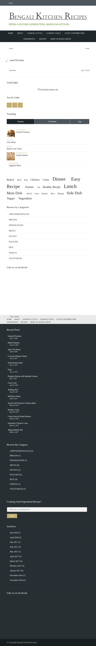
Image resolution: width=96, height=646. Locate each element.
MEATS (9, 146)
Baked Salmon (13, 343)
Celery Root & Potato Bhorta (19, 416)
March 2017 (15, 561)
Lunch (70, 186)
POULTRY (13, 242)
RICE (11, 247)
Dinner (59, 179)
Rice (53, 193)
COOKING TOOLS (53, 33)
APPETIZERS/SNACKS (19, 214)
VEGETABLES (21, 130)
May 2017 (14, 552)
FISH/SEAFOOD (21, 153)
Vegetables (25, 198)
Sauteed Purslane (14, 336)
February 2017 (16, 566)
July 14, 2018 (85, 70)
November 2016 (16, 580)
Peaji (10, 370)
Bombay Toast (13, 410)
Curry (46, 179)
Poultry (45, 193)
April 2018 (14, 537)
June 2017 (14, 547)
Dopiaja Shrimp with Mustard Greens (22, 376)
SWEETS (13, 253)
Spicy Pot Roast (14, 349)
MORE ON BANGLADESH (60, 39)
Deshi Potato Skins (15, 363)
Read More (12, 70)
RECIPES (42, 39)
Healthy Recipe (51, 187)
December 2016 (16, 575)
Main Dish (14, 193)
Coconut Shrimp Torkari (17, 356)
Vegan (11, 198)
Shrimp (61, 193)
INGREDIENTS (29, 39)
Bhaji (26, 180)
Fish (38, 187)
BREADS (13, 220)
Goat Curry (12, 383)
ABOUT (20, 33)
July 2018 (14, 533)
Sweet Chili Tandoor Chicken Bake (22, 403)
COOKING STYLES (34, 33)
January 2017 (15, 571)
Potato (37, 194)
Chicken (35, 179)
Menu (11, 3)
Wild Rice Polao (14, 396)
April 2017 (14, 556)
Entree (29, 187)
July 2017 (14, 542)
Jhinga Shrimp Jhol (15, 430)
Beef (19, 180)
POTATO (9, 140)
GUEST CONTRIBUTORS (74, 33)
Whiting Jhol (13, 390)
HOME (10, 33)
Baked (10, 179)
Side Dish (74, 193)
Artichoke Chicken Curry (18, 423)
